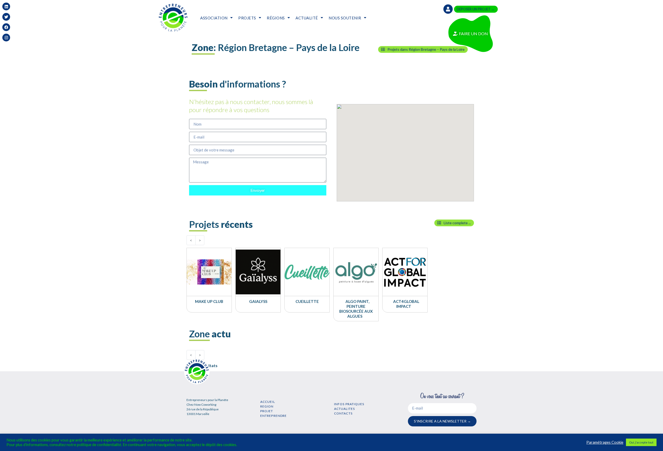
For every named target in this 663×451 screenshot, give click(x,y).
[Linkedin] (6, 6)
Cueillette (307, 301)
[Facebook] (6, 27)
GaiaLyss (258, 301)
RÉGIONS (276, 18)
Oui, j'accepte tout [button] (641, 442)
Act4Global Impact (406, 304)
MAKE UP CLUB (209, 301)
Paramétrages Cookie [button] (604, 442)
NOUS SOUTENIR (345, 18)
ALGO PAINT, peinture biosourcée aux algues (356, 308)
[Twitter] (6, 17)
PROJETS (247, 18)
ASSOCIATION (214, 18)
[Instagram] (6, 37)
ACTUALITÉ (307, 18)
